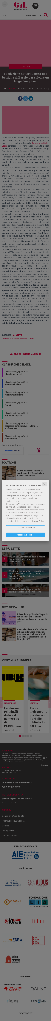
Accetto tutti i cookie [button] (26, 535)
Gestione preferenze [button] (25, 528)
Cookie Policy (38, 521)
